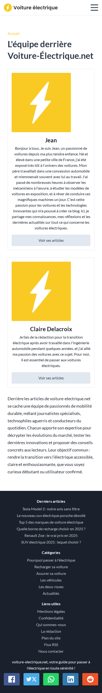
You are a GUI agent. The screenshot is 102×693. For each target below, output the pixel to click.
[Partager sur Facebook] (12, 679)
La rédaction (51, 631)
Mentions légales (51, 611)
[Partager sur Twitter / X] (31, 679)
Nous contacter (51, 651)
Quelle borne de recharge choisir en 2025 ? (51, 528)
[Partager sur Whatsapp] (51, 679)
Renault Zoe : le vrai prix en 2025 (51, 535)
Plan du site (51, 638)
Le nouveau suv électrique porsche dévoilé (51, 515)
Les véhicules (51, 580)
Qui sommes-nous (51, 624)
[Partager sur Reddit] (90, 679)
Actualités (51, 593)
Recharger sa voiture (51, 566)
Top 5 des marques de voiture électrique (51, 522)
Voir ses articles (51, 240)
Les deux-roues (51, 586)
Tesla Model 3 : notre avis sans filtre (51, 509)
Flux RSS (51, 644)
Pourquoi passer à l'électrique (51, 560)
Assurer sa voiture (51, 573)
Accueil (13, 33)
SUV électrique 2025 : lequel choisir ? (51, 542)
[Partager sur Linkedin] (71, 679)
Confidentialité (51, 618)
